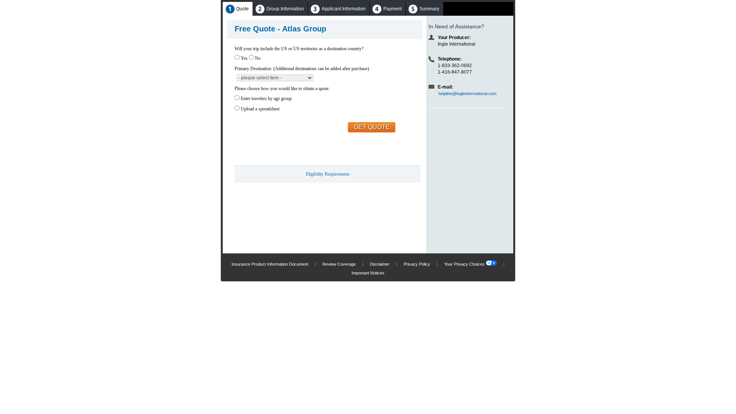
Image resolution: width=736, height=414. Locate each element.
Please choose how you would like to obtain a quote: (282, 88)
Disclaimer (379, 264)
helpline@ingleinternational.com (467, 93)
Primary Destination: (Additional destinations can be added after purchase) (302, 68)
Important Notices (368, 273)
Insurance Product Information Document (270, 264)
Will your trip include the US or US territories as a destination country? (299, 48)
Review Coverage (339, 264)
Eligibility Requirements (328, 174)
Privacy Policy (417, 264)
